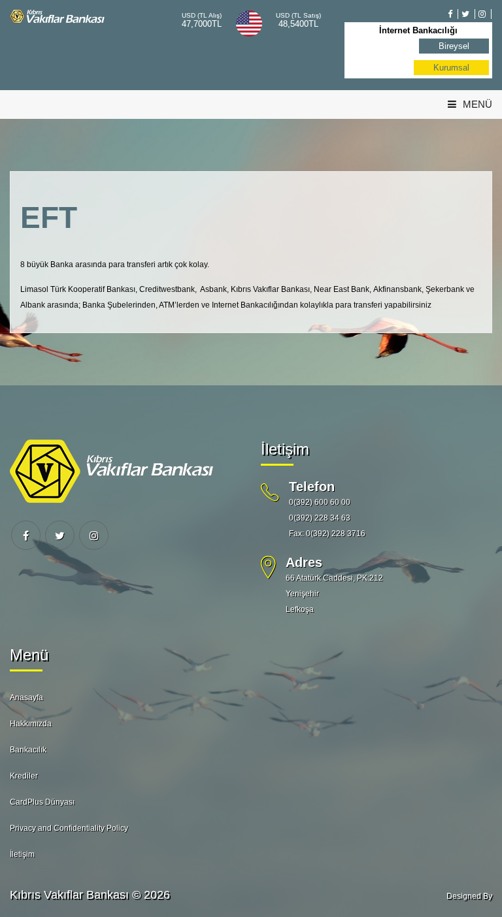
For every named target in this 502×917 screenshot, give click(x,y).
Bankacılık (28, 749)
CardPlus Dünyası (42, 802)
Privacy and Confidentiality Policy (69, 828)
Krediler (24, 775)
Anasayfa (26, 697)
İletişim (22, 854)
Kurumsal (451, 67)
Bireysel (454, 46)
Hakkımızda (31, 723)
